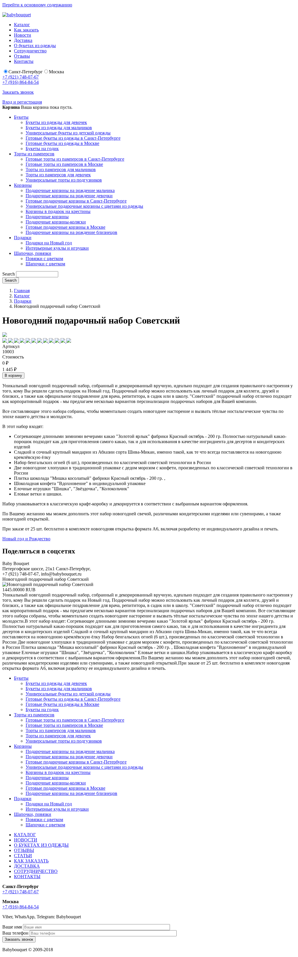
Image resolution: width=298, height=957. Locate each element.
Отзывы (22, 56)
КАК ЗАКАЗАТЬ (31, 860)
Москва (56, 71)
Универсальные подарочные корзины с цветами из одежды (84, 206)
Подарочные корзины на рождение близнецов (71, 232)
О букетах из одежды (35, 45)
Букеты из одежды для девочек (56, 122)
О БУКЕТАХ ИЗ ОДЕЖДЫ (41, 845)
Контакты (23, 61)
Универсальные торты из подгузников (64, 179)
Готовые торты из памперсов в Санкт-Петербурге (75, 159)
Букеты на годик (42, 148)
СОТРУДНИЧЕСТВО (36, 871)
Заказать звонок (18, 92)
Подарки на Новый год (49, 242)
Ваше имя (12, 926)
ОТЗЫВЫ (24, 850)
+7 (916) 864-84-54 (20, 82)
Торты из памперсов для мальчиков (61, 169)
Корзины (23, 185)
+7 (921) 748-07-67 (20, 76)
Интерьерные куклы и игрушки (57, 248)
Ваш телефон (15, 933)
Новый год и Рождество (26, 538)
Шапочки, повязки (32, 253)
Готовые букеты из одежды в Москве (62, 143)
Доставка (23, 40)
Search (8, 273)
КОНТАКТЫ (27, 876)
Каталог (22, 24)
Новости (22, 35)
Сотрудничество (30, 50)
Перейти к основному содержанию (37, 4)
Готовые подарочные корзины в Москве (65, 227)
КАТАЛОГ (25, 834)
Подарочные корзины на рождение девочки (69, 195)
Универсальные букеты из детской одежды (68, 132)
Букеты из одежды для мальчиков (59, 127)
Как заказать (26, 29)
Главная (22, 290)
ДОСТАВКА (27, 866)
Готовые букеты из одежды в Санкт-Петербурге (73, 138)
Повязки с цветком (44, 258)
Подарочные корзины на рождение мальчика (70, 190)
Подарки (22, 237)
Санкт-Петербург (25, 71)
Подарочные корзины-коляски (56, 221)
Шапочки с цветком (45, 263)
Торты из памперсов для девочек (58, 174)
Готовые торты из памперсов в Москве (64, 164)
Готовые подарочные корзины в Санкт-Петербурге (76, 200)
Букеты (21, 117)
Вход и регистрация (22, 102)
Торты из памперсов (34, 153)
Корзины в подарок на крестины (58, 211)
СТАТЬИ (23, 855)
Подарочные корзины (47, 216)
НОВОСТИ (25, 839)
